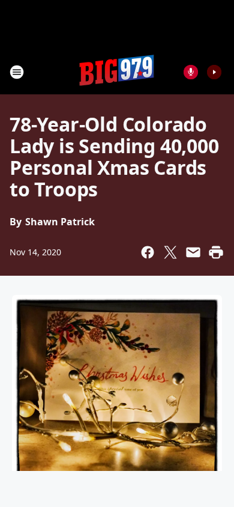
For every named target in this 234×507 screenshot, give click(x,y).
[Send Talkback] (191, 72)
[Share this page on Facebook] (147, 252)
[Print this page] (216, 252)
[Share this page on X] (170, 252)
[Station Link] (117, 71)
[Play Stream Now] (214, 72)
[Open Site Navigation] (17, 72)
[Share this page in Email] (193, 252)
